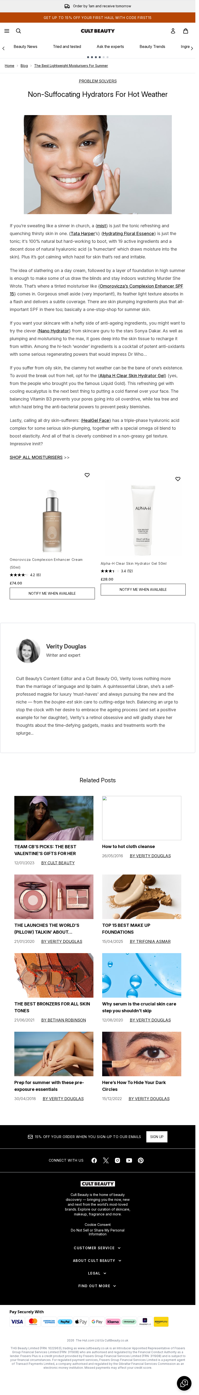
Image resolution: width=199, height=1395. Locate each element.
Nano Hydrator (54, 330)
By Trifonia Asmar (150, 941)
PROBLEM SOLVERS (98, 81)
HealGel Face (95, 420)
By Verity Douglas (150, 855)
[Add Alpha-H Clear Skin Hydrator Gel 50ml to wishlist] (178, 479)
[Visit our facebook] (94, 1160)
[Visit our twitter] (106, 1160)
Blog (24, 66)
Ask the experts (110, 46)
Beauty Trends (152, 46)
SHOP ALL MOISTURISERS (36, 457)
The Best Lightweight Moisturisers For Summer (71, 66)
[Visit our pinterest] (141, 1160)
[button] (184, 1383)
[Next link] (192, 48)
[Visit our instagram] (117, 1160)
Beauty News (25, 46)
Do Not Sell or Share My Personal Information (97, 1232)
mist (101, 225)
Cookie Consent (98, 1225)
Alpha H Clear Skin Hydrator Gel (132, 375)
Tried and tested (67, 46)
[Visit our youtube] (129, 1160)
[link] (173, 31)
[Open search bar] (18, 31)
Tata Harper (83, 233)
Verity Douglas (66, 646)
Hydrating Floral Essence (128, 233)
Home (9, 66)
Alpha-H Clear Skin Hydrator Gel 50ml (134, 563)
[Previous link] (3, 48)
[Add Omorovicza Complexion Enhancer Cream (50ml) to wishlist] (87, 475)
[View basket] (185, 31)
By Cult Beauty (58, 862)
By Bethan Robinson (63, 1020)
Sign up (157, 1137)
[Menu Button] (6, 31)
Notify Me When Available (52, 593)
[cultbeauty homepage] (98, 31)
